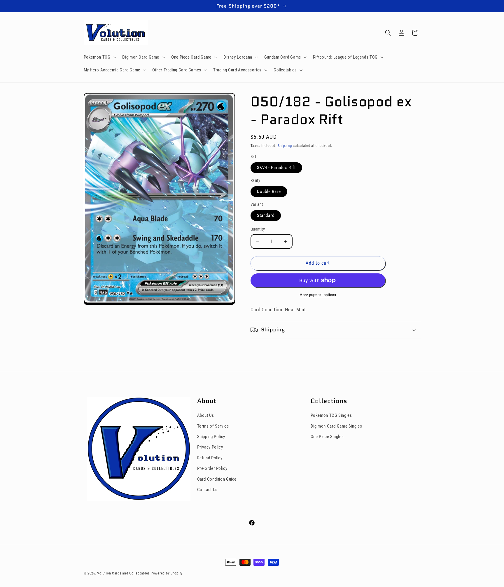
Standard (265, 215)
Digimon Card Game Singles (336, 426)
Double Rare (269, 191)
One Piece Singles (327, 436)
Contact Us (207, 489)
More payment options (318, 295)
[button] (99, 57)
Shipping (285, 145)
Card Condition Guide (217, 479)
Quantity (258, 229)
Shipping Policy (211, 436)
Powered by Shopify (167, 573)
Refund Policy (210, 458)
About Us (205, 415)
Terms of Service (213, 426)
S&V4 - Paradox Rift (276, 167)
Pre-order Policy (212, 468)
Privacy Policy (210, 447)
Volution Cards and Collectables (123, 573)
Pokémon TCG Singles (331, 415)
